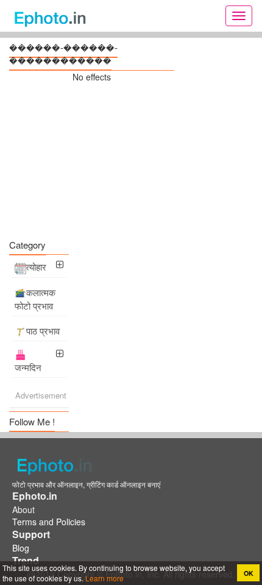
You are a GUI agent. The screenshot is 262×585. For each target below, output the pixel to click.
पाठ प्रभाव (43, 330)
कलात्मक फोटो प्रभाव (35, 299)
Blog (20, 548)
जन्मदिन (28, 367)
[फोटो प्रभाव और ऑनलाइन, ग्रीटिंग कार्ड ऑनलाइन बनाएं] (53, 16)
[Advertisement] (91, 159)
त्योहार (36, 266)
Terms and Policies (48, 522)
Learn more (103, 578)
